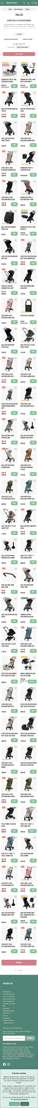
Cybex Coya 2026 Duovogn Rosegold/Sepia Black (28, 735)
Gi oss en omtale (8, 996)
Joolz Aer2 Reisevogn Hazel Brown (26, 855)
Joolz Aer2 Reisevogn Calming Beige (7, 466)
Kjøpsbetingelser (8, 1011)
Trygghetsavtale (8, 1023)
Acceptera (24, 1104)
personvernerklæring (20, 1099)
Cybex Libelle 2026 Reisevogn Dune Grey (7, 375)
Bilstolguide (7, 992)
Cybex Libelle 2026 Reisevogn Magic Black (8, 198)
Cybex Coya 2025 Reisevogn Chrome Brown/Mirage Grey (9, 406)
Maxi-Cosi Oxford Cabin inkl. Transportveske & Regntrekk (27, 915)
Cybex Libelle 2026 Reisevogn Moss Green (8, 795)
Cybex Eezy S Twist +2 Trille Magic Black (27, 557)
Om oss (5, 1016)
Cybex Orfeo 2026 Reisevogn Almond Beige (27, 139)
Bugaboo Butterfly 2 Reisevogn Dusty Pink (26, 198)
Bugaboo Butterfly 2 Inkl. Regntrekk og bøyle (9, 80)
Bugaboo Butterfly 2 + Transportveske (27, 169)
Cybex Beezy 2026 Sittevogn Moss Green (8, 498)
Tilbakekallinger (8, 1020)
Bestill (32, 681)
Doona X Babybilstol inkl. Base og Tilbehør (28, 674)
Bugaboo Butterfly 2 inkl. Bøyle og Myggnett (28, 80)
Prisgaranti (6, 1018)
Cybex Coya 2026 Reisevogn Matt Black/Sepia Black (28, 705)
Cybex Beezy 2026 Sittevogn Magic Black (8, 945)
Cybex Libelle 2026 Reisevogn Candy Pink (26, 884)
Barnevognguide (8, 1001)
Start (10, 9)
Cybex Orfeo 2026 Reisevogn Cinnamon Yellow (26, 467)
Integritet (6, 1008)
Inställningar (14, 1104)
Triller (27, 9)
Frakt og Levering (8, 994)
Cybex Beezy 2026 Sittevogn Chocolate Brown (7, 765)
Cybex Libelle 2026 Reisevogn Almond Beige (8, 169)
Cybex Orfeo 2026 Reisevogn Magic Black (27, 405)
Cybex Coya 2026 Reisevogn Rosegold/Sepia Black (28, 764)
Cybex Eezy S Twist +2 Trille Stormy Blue (8, 855)
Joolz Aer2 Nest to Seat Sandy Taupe (8, 527)
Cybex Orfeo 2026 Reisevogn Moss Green (27, 795)
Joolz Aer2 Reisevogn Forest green (7, 139)
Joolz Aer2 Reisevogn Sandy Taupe (26, 586)
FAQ (4, 1006)
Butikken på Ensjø (9, 1004)
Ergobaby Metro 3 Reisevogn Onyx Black (27, 616)
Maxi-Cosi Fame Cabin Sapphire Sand (7, 437)
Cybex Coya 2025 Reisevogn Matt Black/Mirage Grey (28, 257)
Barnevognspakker (11, 39)
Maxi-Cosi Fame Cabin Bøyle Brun (7, 586)
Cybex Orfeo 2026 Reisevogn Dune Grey (7, 705)
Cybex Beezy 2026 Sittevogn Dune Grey (7, 884)
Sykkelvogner (27, 39)
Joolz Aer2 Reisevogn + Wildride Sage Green (27, 437)
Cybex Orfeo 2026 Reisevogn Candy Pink (7, 317)
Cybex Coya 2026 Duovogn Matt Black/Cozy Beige (9, 674)
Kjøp (14, 86)
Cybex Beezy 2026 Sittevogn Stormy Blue (27, 945)
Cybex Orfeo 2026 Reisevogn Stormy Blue (27, 498)
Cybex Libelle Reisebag (27, 316)
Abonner (30, 1038)
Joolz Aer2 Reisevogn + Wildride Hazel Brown (8, 557)
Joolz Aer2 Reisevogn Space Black (7, 346)
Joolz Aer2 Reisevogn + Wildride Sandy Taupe (8, 914)
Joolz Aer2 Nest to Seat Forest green (27, 346)
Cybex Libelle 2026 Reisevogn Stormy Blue (27, 645)
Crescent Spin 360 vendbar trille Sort (7, 287)
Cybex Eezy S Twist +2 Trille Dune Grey (27, 825)
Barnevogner (18, 9)
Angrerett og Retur (9, 999)
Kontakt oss (7, 1013)
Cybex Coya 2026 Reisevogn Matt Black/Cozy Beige (9, 735)
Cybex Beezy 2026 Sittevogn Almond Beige (27, 375)
